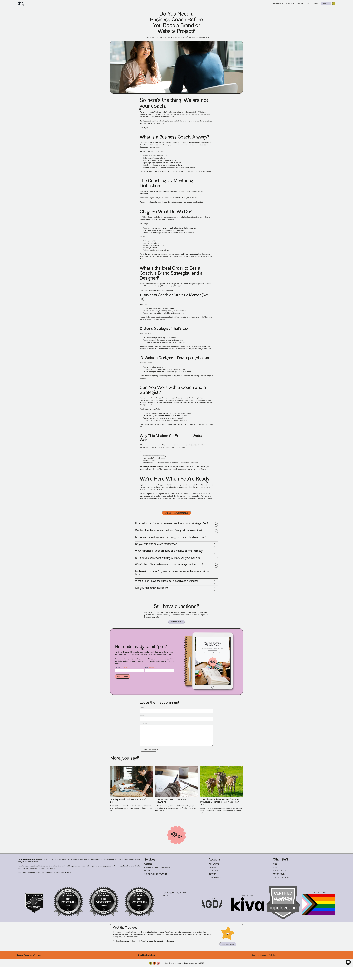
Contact (326, 3)
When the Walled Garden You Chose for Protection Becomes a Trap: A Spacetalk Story (219, 802)
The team (212, 867)
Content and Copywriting (155, 874)
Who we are (214, 864)
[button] (176, 524)
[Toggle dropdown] (282, 3)
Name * (142, 707)
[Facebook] (154, 963)
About (308, 3)
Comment (144, 723)
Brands (289, 3)
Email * (142, 715)
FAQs (275, 864)
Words (300, 3)
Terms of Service (280, 871)
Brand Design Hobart (95, 955)
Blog (316, 3)
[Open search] (333, 3)
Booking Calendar (281, 877)
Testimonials (214, 871)
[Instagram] (150, 963)
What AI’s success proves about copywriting (171, 800)
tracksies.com (168, 941)
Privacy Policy (215, 877)
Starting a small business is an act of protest (128, 800)
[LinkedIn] (158, 963)
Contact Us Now (176, 622)
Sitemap (276, 867)
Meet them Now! (228, 944)
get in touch (149, 615)
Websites (277, 3)
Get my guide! (122, 676)
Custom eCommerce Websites (157, 867)
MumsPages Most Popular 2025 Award (175, 894)
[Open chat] (348, 962)
